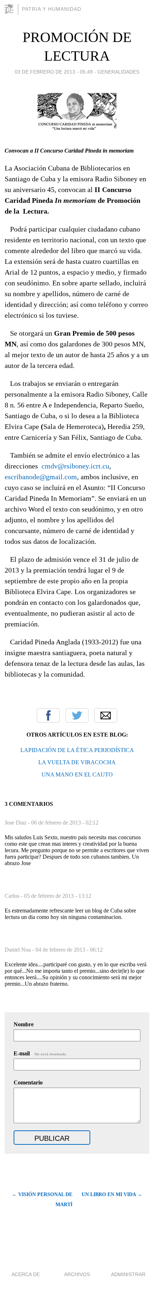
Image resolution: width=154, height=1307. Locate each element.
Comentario (28, 1082)
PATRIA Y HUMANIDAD (51, 9)
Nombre (24, 1024)
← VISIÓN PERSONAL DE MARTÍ (42, 1199)
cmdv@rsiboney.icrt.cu (75, 466)
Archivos (77, 1274)
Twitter (77, 715)
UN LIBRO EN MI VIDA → (112, 1194)
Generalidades (118, 72)
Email (105, 715)
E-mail (40, 1053)
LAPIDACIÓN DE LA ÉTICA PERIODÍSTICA (77, 750)
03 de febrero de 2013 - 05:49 (54, 72)
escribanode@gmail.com (41, 477)
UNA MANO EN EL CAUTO (77, 774)
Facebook (48, 715)
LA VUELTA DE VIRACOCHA (77, 762)
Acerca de (25, 1274)
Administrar (128, 1274)
